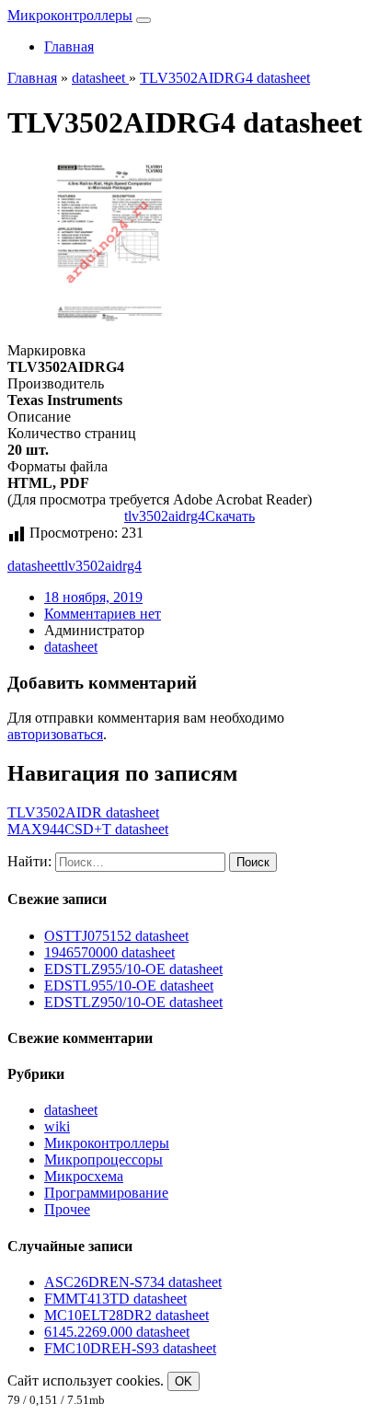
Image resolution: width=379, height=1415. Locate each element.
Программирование (106, 1192)
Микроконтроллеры (69, 15)
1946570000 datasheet (109, 952)
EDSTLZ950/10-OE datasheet (133, 1002)
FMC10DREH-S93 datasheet (130, 1348)
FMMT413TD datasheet (115, 1298)
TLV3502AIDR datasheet (83, 812)
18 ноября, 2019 (93, 597)
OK (183, 1381)
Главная (69, 46)
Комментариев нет (102, 613)
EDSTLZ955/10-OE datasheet (133, 969)
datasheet (34, 566)
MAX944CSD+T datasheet (87, 829)
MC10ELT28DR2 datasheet (126, 1315)
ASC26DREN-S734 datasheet (133, 1282)
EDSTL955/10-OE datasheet (128, 985)
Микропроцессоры (103, 1159)
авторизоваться (55, 734)
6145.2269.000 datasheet (117, 1332)
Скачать (230, 516)
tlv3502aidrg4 (164, 516)
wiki (57, 1126)
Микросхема (83, 1176)
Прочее (67, 1209)
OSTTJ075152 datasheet (116, 936)
